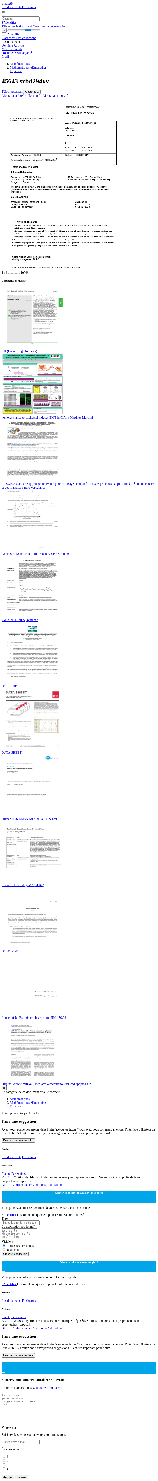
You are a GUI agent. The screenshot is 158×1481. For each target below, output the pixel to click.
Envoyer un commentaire (18, 1140)
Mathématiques (20, 63)
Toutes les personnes (20, 1245)
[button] (10, 273)
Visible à (7, 1241)
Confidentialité (21, 1184)
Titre (5, 1218)
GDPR (7, 1184)
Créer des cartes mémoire (49, 26)
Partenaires (18, 1173)
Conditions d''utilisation (46, 1184)
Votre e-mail (9, 1427)
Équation (16, 71)
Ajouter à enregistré (55, 95)
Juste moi (13, 1250)
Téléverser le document (17, 26)
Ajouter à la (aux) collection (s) (22, 95)
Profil (5, 56)
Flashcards (29, 7)
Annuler (7, 1477)
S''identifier (9, 22)
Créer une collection (15, 1253)
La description (18, 1226)
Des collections (26, 38)
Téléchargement (12, 91)
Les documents (12, 7)
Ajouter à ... (32, 91)
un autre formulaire (48, 1387)
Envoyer (21, 1477)
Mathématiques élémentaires (28, 67)
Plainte (6, 1173)
